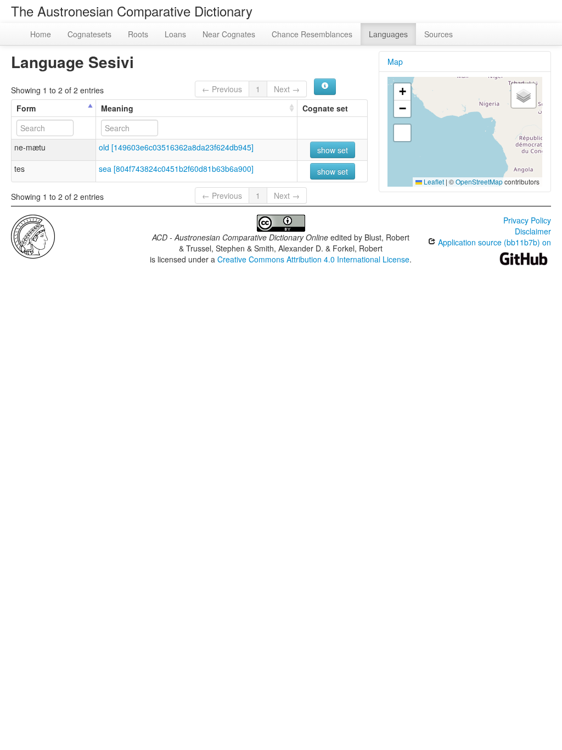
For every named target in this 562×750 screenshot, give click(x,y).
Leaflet (433, 181)
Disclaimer (533, 231)
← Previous (222, 88)
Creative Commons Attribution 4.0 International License (313, 259)
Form (26, 108)
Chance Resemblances (312, 34)
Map (395, 61)
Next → (287, 88)
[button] (402, 91)
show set (332, 149)
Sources (438, 34)
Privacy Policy (527, 220)
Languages (388, 34)
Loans (175, 34)
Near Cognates (229, 34)
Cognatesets (89, 34)
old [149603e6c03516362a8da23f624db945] (176, 147)
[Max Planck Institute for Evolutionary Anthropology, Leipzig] (33, 235)
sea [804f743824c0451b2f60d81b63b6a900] (176, 168)
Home (40, 34)
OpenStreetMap (479, 181)
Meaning (117, 108)
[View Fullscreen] (402, 133)
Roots (138, 34)
